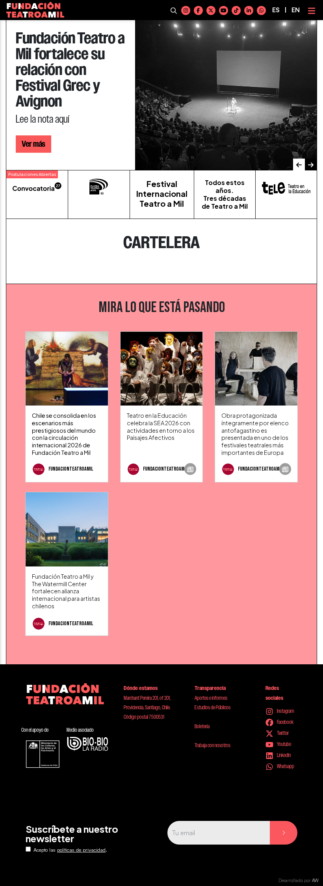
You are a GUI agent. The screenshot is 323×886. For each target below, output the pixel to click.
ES (276, 10)
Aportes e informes (211, 698)
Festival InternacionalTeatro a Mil (161, 193)
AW (315, 880)
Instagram (285, 711)
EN (295, 10)
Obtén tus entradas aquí (55, 136)
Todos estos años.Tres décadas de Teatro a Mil (225, 194)
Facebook (284, 722)
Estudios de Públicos (212, 707)
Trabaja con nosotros (212, 745)
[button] (299, 164)
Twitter (282, 733)
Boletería (202, 726)
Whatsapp (285, 766)
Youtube (283, 744)
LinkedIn (283, 755)
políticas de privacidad (81, 850)
